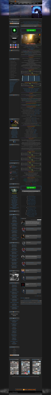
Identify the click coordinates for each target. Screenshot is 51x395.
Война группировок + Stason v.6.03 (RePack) (14, 255)
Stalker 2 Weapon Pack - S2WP (24, 8)
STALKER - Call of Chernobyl (14, 235)
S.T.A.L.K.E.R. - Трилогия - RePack (14, 262)
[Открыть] (24, 259)
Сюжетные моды (11, 90)
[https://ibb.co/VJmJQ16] (31, 77)
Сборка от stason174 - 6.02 (14, 244)
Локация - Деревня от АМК (31, 204)
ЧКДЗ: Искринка (12, 165)
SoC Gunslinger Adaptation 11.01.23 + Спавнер (33, 23)
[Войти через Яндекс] (14, 39)
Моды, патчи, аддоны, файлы (24, 22)
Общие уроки (14, 198)
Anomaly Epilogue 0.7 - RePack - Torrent (24, 11)
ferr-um (24, 293)
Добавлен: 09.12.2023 (39, 255)
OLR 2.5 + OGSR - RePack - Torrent (24, 15)
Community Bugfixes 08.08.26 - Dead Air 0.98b (14, 11)
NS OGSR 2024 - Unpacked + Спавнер (31, 210)
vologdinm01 (23, 238)
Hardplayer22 (31, 49)
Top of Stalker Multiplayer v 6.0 (31, 199)
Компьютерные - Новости (35, 21)
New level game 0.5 (14, 327)
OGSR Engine (30, 52)
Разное (10, 92)
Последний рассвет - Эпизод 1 (13, 15)
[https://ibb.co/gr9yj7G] (31, 80)
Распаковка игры (14, 206)
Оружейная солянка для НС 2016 (32, 203)
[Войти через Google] (15, 39)
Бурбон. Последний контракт (14, 230)
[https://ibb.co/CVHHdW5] (37, 77)
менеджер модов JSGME (30, 107)
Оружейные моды (30, 22)
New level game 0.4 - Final (14, 330)
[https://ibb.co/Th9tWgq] (37, 78)
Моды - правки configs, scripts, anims (13, 82)
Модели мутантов (11, 87)
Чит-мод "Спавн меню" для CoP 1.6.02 (14, 258)
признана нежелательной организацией (24, 376)
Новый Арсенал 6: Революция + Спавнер (32, 214)
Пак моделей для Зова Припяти (31, 196)
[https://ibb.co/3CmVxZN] (37, 80)
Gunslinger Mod (25, 51)
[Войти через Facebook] (13, 39)
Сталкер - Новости (26, 21)
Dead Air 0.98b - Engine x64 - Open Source (14, 12)
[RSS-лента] (26, 218)
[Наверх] (40, 394)
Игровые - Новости (30, 21)
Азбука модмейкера (14, 196)
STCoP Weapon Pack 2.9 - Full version (14, 251)
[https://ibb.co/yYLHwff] (25, 80)
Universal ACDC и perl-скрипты (14, 204)
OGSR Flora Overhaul (23, 12)
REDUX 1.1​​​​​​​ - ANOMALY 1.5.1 (14, 334)
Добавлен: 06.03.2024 (39, 276)
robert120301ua (23, 286)
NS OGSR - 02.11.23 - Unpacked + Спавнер (32, 213)
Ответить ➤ (17, 169)
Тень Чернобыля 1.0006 (25, 98)
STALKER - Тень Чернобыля (14, 249)
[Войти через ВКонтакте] (12, 39)
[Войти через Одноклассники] (16, 39)
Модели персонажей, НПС (12, 83)
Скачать (36, 109)
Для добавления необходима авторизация (14, 160)
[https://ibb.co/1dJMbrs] (25, 77)
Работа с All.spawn (14, 203)
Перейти (33, 127)
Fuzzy (24, 224)
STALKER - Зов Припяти (14, 221)
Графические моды (12, 86)
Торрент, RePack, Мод (12, 85)
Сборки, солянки (34, 22)
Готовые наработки (14, 205)
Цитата (40, 225)
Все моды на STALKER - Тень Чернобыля (14, 81)
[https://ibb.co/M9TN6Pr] (31, 78)
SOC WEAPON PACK (14, 288)
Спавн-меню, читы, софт (12, 84)
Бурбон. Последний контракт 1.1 (13, 8)
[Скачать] (31, 189)
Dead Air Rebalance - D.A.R (31, 209)
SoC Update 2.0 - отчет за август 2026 (14, 177)
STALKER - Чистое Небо (14, 228)
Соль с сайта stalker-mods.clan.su (14, 323)
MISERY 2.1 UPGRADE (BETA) (32, 200)
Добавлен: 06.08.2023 (39, 269)
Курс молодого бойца (14, 195)
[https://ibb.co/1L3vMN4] (25, 78)
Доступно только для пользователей (29, 228)
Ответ (37, 225)
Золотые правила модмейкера (14, 197)
